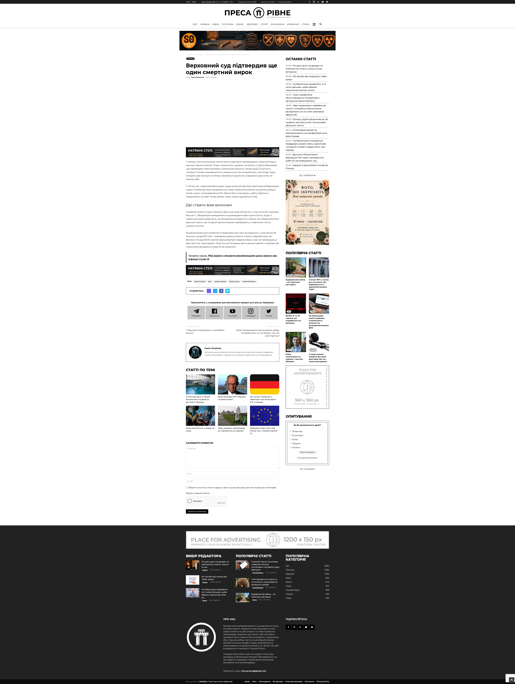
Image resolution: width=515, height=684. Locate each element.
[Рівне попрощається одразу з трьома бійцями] (296, 342)
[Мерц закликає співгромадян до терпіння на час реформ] (232, 416)
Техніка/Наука (292, 590)
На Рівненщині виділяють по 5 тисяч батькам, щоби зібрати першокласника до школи (306, 87)
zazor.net (228, 682)
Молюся (296, 447)
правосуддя (234, 281)
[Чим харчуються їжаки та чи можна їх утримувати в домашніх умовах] (242, 582)
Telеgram (196, 316)
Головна (189, 54)
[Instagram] (314, 2)
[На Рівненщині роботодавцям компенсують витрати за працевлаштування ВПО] (319, 303)
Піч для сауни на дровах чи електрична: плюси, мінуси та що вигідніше (304, 68)
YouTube (232, 316)
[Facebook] (309, 2)
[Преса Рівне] (257, 12)
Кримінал (293, 24)
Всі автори (278, 682)
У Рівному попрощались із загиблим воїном (205, 331)
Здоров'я (252, 24)
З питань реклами (284, 2)
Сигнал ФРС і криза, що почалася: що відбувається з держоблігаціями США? (319, 284)
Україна (205, 24)
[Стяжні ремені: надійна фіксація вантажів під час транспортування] (319, 342)
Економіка (277, 24)
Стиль (305, 24)
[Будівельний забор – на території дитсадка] (296, 267)
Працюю (296, 443)
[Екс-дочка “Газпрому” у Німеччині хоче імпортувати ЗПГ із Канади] (264, 384)
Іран (209, 281)
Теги (254, 682)
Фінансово (297, 431)
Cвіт (195, 24)
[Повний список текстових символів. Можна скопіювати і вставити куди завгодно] (242, 565)
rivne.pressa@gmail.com (253, 671)
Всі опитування (307, 469)
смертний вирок (249, 281)
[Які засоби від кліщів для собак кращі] (192, 580)
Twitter (268, 316)
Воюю (295, 439)
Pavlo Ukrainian (197, 77)
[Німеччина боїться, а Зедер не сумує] (200, 416)
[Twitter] (323, 2)
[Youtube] (327, 2)
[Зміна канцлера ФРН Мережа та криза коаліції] (232, 384)
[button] (314, 24)
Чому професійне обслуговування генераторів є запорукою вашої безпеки (303, 97)
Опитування (264, 682)
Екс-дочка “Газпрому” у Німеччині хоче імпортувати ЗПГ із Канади (263, 399)
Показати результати (307, 458)
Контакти (309, 682)
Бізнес (240, 24)
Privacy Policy (323, 682)
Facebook (214, 316)
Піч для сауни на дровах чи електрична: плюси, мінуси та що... (215, 564)
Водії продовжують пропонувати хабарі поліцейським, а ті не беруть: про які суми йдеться (258, 333)
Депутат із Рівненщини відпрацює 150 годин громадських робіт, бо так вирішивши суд (305, 157)
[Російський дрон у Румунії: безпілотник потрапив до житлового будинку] (200, 384)
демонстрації (199, 281)
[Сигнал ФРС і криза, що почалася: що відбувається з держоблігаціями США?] (319, 267)
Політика (227, 24)
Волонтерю (297, 435)
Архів (247, 682)
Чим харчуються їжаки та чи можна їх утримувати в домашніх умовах (264, 582)
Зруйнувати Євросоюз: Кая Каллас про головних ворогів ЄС (263, 431)
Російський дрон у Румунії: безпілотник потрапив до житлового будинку (198, 399)
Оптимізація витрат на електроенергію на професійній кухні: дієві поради (307, 133)
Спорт (264, 24)
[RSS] (318, 2)
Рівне (215, 24)
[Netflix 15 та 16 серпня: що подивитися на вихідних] (296, 303)
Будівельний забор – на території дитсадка (295, 282)
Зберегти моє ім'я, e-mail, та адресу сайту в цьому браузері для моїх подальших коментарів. (232, 487)
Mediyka (203, 682)
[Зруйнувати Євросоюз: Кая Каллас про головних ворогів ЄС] (264, 416)
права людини (220, 281)
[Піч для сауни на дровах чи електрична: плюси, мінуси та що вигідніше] (192, 565)
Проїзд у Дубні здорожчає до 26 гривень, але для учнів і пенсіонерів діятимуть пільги (307, 122)
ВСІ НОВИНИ (306, 175)
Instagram (251, 316)
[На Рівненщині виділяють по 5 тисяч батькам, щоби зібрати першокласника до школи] (192, 593)
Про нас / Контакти (268, 2)
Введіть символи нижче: (198, 493)
